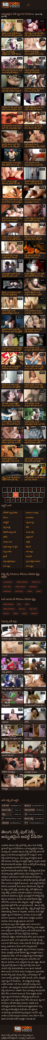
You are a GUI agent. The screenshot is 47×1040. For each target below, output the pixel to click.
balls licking (8, 604)
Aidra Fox (36, 582)
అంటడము (30, 517)
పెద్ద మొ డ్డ (30, 522)
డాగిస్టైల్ (6, 522)
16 (36, 495)
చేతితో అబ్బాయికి (9, 532)
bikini (16, 613)
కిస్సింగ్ (28, 547)
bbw (27, 604)
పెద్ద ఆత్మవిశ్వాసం (9, 561)
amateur (33, 587)
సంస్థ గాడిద (7, 551)
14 (26, 495)
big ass (22, 609)
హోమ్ (5, 537)
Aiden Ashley (22, 582)
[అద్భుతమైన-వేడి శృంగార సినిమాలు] (11, 4)
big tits (6, 613)
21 (23, 500)
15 (31, 495)
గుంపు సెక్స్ (30, 532)
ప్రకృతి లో (29, 537)
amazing (7, 591)
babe (39, 591)
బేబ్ (27, 527)
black (24, 613)
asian (29, 591)
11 (10, 495)
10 (5, 495)
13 (21, 495)
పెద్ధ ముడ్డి (6, 527)
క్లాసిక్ (5, 556)
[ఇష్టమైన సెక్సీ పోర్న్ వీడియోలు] (22, 1029)
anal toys (19, 591)
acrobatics (8, 582)
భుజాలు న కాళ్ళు (32, 513)
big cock (33, 609)
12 (15, 495)
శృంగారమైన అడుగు (33, 561)
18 (7, 500)
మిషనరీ (29, 556)
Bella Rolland (9, 609)
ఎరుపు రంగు (7, 542)
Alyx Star (7, 587)
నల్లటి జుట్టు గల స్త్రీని (10, 547)
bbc (19, 604)
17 (42, 495)
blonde (34, 613)
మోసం (5, 517)
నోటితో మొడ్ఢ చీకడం (10, 513)
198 (34, 500)
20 (18, 500)
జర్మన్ (28, 542)
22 (28, 500)
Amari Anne (20, 587)
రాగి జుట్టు (6, 566)
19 (12, 500)
